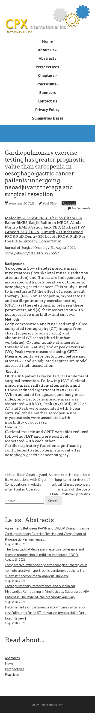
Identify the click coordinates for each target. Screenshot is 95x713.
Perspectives (47, 66)
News (9, 663)
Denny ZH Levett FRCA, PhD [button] (51, 236)
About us (46, 49)
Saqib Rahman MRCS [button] (48, 222)
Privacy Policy (47, 109)
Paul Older (50, 203)
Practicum (12, 674)
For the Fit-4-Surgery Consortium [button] (45, 238)
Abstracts (47, 58)
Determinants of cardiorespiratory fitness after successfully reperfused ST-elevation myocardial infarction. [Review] (45, 612)
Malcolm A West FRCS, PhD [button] (31, 218)
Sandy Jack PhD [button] (45, 227)
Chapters (46, 75)
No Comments (81, 208)
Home (47, 41)
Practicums (46, 84)
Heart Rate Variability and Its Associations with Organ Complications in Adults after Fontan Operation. (26, 481)
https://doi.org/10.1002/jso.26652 (32, 253)
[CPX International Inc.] (47, 27)
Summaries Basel (47, 118)
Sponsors (47, 92)
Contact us (47, 101)
